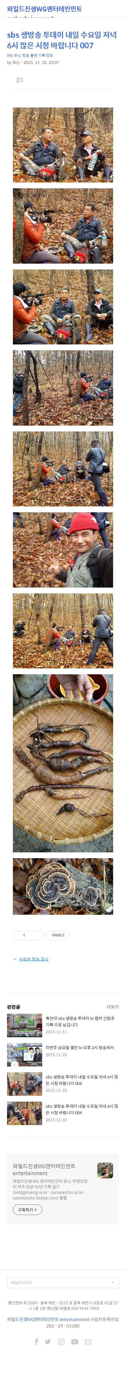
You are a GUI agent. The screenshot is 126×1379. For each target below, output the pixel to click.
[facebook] (36, 1342)
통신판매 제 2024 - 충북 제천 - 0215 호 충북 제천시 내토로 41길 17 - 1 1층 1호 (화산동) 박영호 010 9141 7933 (63, 1306)
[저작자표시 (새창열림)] (72, 935)
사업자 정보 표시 (33, 959)
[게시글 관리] (37, 935)
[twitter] (48, 1342)
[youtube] (74, 1342)
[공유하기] (30, 935)
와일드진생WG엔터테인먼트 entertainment (44, 11)
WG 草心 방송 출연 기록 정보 (30, 55)
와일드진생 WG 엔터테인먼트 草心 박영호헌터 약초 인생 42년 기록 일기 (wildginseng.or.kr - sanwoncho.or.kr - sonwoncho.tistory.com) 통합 (50, 1189)
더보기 (113, 1006)
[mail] (88, 1342)
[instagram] (61, 1342)
